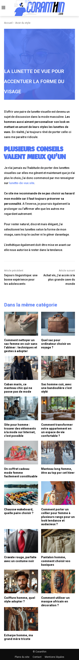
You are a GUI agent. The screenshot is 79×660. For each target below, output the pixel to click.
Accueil (8, 22)
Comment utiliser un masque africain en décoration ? (55, 601)
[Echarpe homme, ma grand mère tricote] (21, 619)
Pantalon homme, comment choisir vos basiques (55, 561)
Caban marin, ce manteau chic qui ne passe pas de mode (18, 388)
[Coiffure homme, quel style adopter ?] (21, 581)
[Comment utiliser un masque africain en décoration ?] (58, 581)
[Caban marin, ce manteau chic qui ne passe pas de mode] (21, 368)
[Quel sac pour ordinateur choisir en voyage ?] (58, 323)
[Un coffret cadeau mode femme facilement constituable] (21, 452)
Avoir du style (22, 22)
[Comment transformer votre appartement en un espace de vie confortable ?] (58, 408)
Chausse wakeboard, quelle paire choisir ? (18, 511)
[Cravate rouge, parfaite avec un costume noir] (21, 541)
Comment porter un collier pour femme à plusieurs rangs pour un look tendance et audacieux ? (58, 517)
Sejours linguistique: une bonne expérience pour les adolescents (20, 279)
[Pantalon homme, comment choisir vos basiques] (58, 541)
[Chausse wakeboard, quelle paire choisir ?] (21, 493)
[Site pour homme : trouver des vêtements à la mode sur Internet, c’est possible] (21, 408)
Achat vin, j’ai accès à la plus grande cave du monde (59, 279)
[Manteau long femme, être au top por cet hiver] (58, 452)
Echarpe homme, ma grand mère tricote (18, 637)
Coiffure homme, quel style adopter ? (19, 599)
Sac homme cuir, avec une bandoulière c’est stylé (56, 388)
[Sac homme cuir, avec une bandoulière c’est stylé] (58, 368)
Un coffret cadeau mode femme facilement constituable (20, 472)
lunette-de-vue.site (21, 183)
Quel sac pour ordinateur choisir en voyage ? (56, 344)
